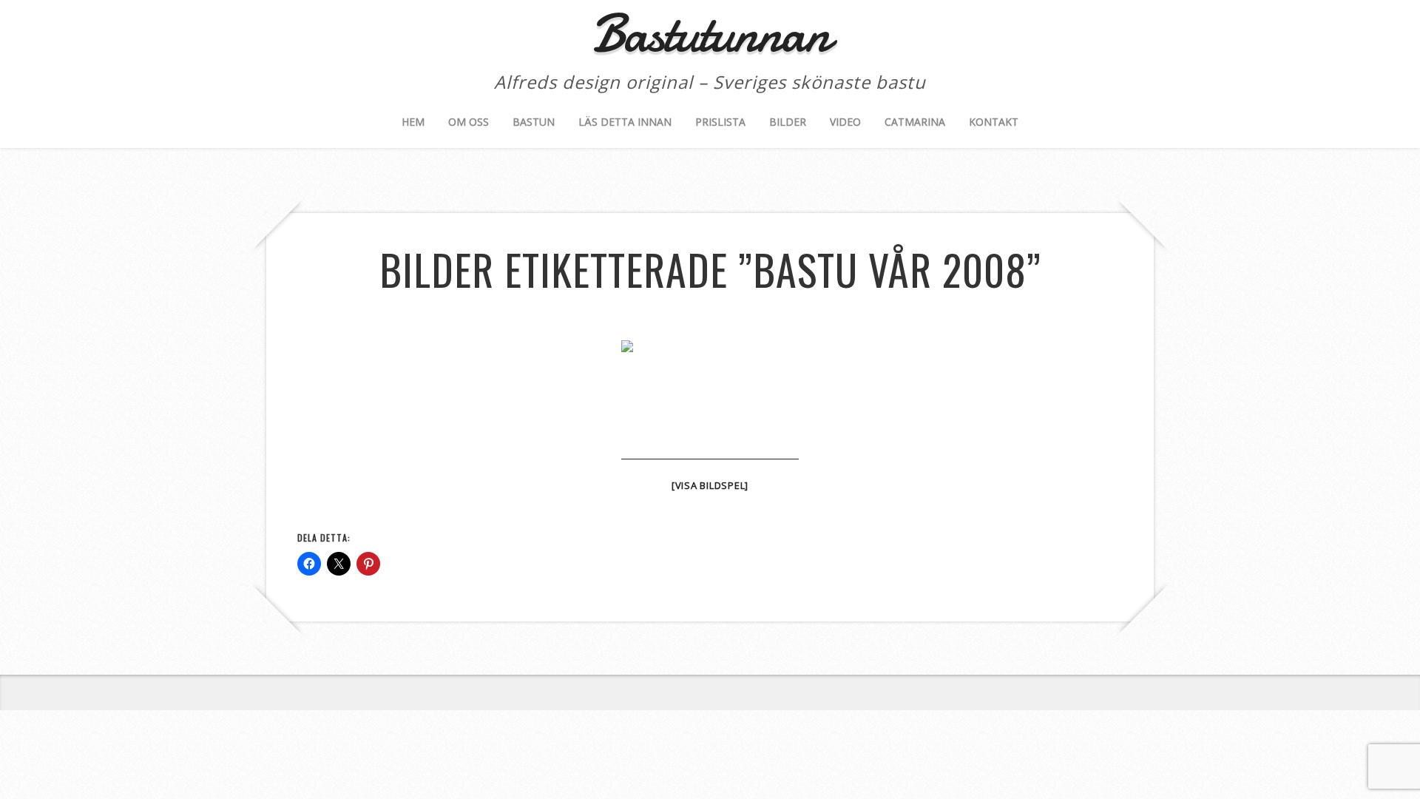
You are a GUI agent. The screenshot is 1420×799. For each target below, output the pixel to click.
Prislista (720, 122)
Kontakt (993, 122)
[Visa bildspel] (710, 485)
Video (845, 122)
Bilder (787, 122)
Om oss (468, 122)
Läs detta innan (625, 122)
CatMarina (915, 122)
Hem (413, 122)
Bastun (534, 122)
